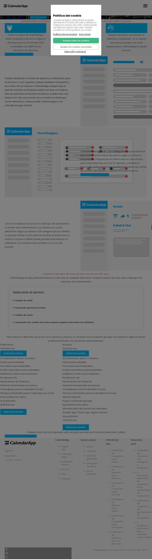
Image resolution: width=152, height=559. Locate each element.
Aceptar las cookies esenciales (76, 47)
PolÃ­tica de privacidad (65, 34)
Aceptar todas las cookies (76, 40)
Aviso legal (84, 34)
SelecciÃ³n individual (75, 51)
